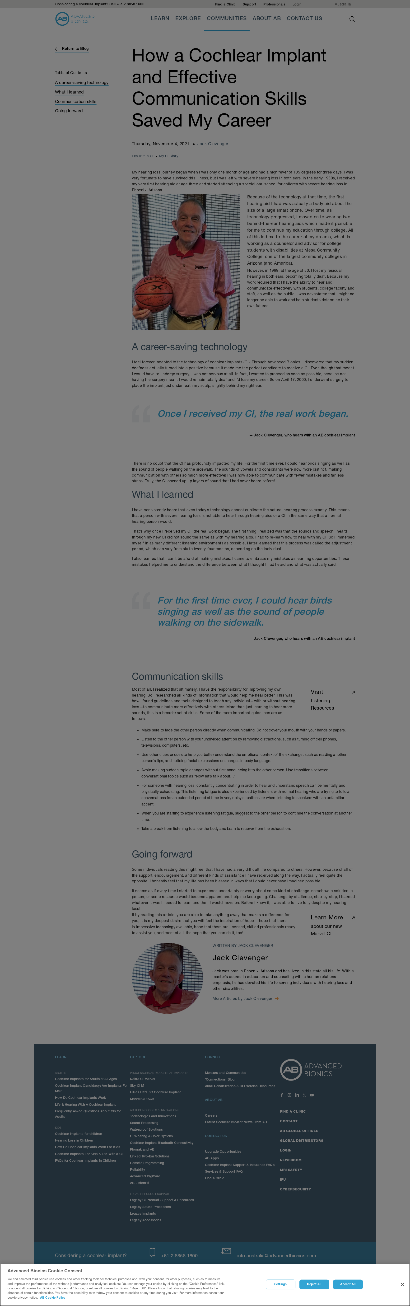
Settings (280, 1284)
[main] (205, 1285)
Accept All (347, 1284)
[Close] (402, 1284)
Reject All (314, 1284)
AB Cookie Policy (52, 1298)
